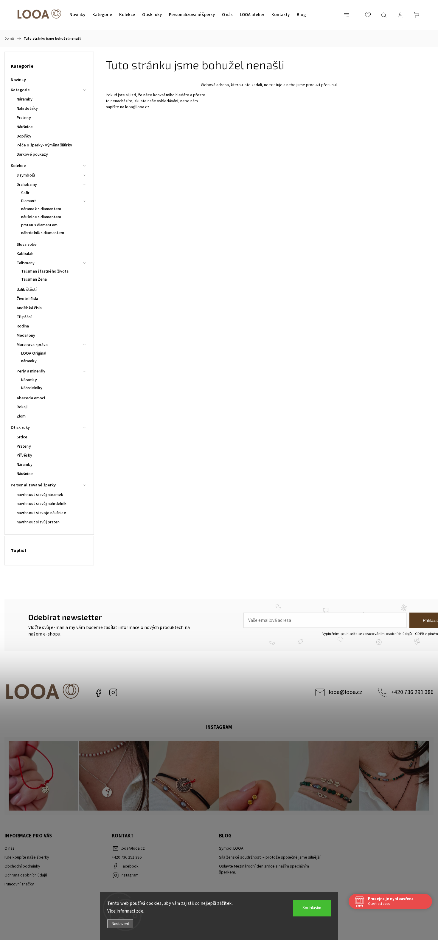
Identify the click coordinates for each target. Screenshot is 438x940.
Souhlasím (311, 908)
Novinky (18, 80)
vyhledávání (167, 101)
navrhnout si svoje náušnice (41, 513)
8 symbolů (26, 175)
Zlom (21, 416)
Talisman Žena (34, 279)
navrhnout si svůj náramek (40, 495)
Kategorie (20, 90)
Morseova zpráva (32, 345)
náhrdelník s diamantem (42, 233)
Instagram (113, 692)
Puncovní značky (19, 884)
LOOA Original (33, 353)
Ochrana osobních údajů (25, 875)
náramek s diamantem (41, 209)
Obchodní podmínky (22, 866)
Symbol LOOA (231, 848)
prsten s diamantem (39, 225)
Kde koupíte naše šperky (26, 857)
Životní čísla (27, 299)
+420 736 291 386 (412, 692)
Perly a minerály (31, 371)
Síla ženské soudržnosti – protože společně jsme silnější (269, 857)
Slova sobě (27, 245)
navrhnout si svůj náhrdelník (41, 504)
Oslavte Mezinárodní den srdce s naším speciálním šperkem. (264, 869)
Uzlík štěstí (27, 290)
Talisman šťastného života (45, 271)
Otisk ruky (20, 428)
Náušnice (25, 127)
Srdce (22, 437)
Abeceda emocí (31, 398)
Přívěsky (24, 455)
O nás (9, 848)
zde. (140, 911)
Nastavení (120, 924)
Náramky (24, 99)
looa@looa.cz (137, 107)
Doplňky (24, 136)
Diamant (28, 201)
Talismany (26, 263)
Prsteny (24, 118)
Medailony (26, 335)
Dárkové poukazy (32, 154)
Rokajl (22, 407)
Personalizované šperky (33, 485)
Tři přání (24, 317)
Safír (25, 193)
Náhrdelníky (27, 109)
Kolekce (18, 166)
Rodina (23, 326)
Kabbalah (25, 254)
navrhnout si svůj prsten (38, 522)
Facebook (98, 692)
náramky (29, 361)
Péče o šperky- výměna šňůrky (44, 145)
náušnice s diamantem (41, 217)
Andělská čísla (29, 308)
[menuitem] (77, 15)
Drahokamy (27, 185)
